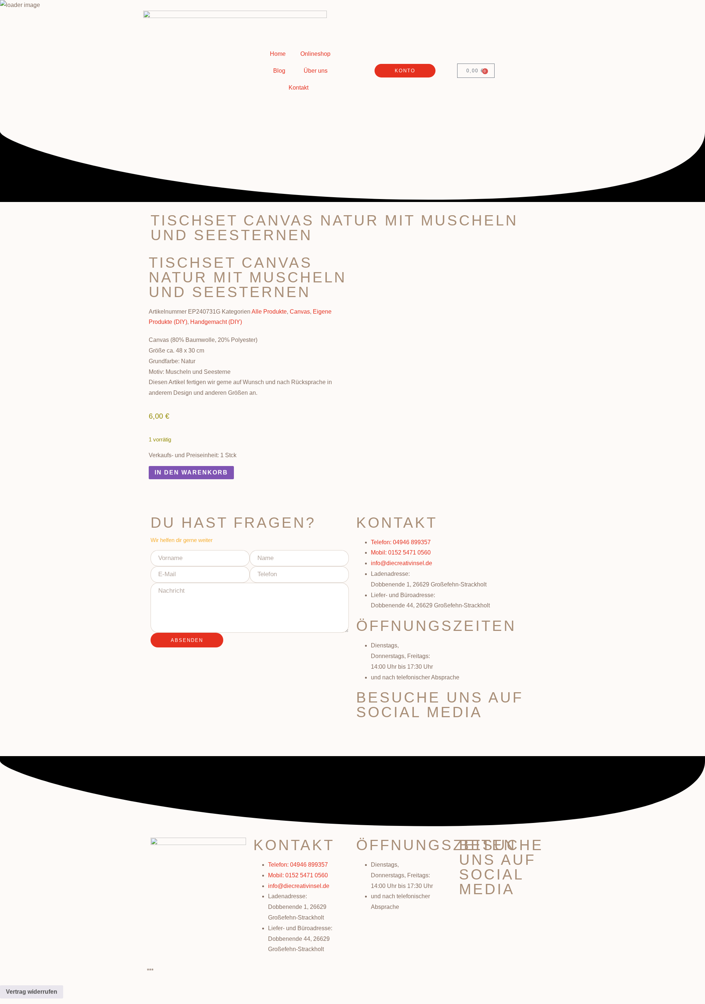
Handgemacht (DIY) (216, 322)
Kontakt (298, 87)
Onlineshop (315, 54)
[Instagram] (385, 736)
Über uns (316, 71)
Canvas (300, 311)
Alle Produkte (269, 311)
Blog (279, 71)
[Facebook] (365, 736)
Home (278, 54)
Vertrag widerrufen (31, 992)
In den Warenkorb (191, 472)
